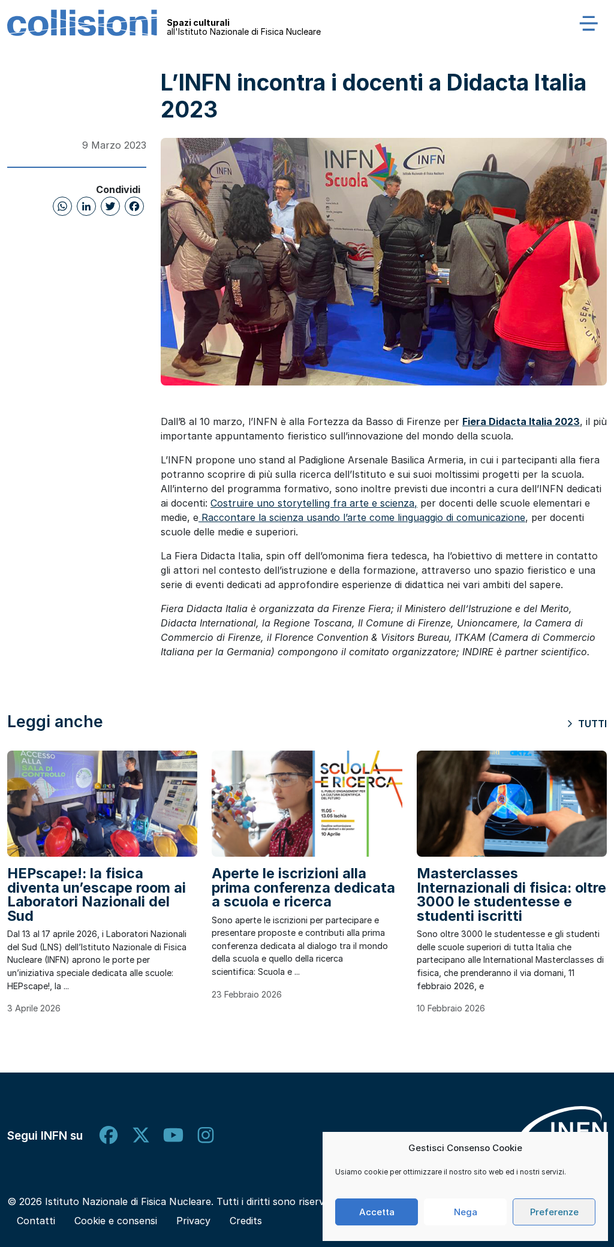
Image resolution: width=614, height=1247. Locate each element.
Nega (465, 1212)
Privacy (193, 1221)
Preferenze (554, 1212)
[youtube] (173, 1135)
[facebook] (108, 1135)
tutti (591, 724)
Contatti (36, 1221)
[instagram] (205, 1135)
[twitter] (141, 1135)
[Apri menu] (588, 22)
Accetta (377, 1212)
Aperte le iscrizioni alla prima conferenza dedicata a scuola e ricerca (303, 887)
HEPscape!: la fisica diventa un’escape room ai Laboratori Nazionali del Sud (96, 894)
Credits (246, 1221)
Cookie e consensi (115, 1221)
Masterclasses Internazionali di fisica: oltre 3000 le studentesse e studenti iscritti (511, 894)
